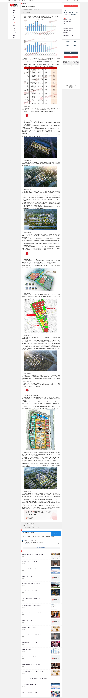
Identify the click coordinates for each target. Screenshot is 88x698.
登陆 (68, 0)
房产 (14, 22)
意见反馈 (74, 0)
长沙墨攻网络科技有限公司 (67, 21)
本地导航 (74, 45)
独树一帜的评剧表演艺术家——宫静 (29, 692)
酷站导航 (65, 62)
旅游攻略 (14, 32)
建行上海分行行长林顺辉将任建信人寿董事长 (31, 613)
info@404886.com (39, 527)
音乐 (17, 0)
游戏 (15, 0)
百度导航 (68, 41)
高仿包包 (77, 61)
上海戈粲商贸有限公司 (67, 30)
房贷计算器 (76, 14)
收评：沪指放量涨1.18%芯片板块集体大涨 (31, 598)
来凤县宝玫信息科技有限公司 (68, 28)
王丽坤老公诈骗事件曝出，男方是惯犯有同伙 (31, 664)
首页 (10, 0)
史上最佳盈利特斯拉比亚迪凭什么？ (29, 627)
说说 (14, 35)
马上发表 (55, 533)
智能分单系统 (72, 61)
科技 (14, 19)
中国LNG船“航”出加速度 (27, 576)
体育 (14, 15)
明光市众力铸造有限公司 (67, 26)
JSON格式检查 (67, 14)
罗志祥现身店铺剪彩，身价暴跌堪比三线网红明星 (32, 635)
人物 (14, 30)
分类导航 (29, 0)
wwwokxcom (69, 64)
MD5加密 (76, 12)
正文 (28, 3)
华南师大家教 (76, 62)
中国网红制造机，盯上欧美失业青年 (29, 642)
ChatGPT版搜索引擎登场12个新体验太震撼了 (31, 569)
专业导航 (74, 41)
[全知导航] (13, 7)
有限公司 (64, 23)
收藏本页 (78, 0)
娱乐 (14, 28)
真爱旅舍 (74, 64)
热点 (14, 10)
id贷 (68, 61)
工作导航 (68, 45)
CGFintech (71, 62)
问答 (14, 12)
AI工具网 (65, 64)
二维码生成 (72, 14)
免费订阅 (71, 5)
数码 (24, 0)
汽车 (14, 25)
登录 (71, 52)
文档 (14, 37)
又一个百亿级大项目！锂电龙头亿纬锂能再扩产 (34, 679)
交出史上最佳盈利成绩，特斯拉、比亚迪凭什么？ (32, 671)
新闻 (12, 0)
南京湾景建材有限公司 (67, 19)
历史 (14, 17)
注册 (70, 0)
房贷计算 (66, 12)
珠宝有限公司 (65, 32)
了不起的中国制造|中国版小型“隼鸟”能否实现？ (32, 591)
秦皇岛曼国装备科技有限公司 (68, 35)
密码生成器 (71, 12)
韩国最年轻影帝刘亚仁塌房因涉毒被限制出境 (31, 605)
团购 (22, 0)
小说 (20, 0)
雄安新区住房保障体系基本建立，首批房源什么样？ (33, 554)
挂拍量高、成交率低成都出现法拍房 (29, 561)
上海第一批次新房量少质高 (27, 649)
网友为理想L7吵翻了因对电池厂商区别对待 (31, 583)
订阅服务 (34, 0)
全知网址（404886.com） (29, 540)
